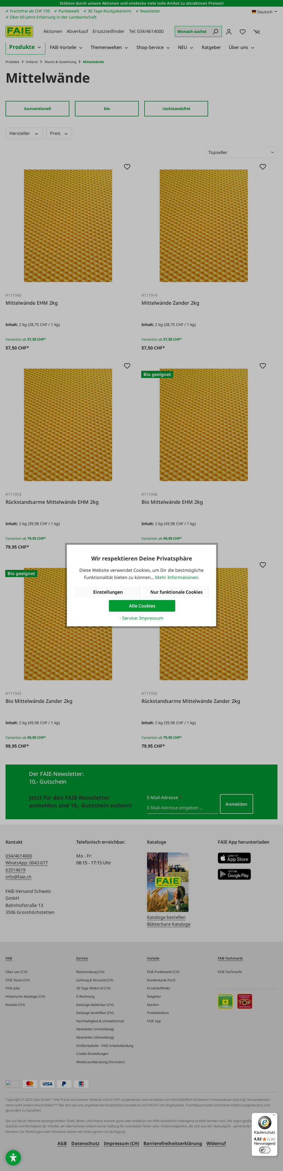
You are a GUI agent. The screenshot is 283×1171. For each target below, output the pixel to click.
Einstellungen (108, 592)
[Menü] (274, 1116)
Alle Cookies (142, 606)
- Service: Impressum (141, 618)
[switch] (264, 1150)
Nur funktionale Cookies (176, 592)
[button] (13, 1157)
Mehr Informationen (176, 577)
